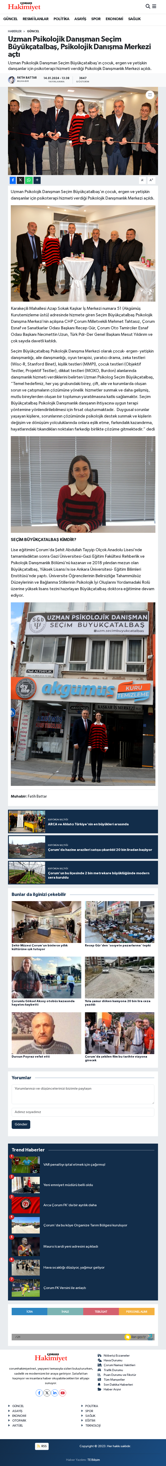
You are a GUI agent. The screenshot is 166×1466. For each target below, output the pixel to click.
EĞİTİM (90, 1420)
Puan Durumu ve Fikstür (120, 1375)
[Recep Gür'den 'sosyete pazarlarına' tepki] (120, 922)
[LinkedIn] (54, 1392)
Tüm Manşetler (114, 1379)
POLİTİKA (61, 19)
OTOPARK (19, 1420)
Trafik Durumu (113, 1370)
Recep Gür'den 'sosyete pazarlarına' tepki (118, 945)
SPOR (96, 19)
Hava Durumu (113, 1360)
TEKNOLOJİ (93, 1425)
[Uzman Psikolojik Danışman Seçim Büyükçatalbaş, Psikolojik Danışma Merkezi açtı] (83, 131)
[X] (47, 1392)
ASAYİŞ (80, 19)
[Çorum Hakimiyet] (24, 7)
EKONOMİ (114, 19)
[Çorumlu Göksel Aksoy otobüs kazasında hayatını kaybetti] (46, 977)
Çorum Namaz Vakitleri (119, 1365)
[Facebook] (39, 1392)
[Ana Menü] (154, 7)
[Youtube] (62, 1392)
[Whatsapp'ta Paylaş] (29, 180)
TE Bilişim (93, 1459)
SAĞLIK (134, 19)
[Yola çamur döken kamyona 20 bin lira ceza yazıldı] (120, 977)
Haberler (15, 31)
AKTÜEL (17, 1425)
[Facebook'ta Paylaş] (13, 180)
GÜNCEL (10, 19)
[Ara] (148, 7)
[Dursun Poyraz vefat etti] (46, 1033)
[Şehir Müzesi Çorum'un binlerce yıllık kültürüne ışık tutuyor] (46, 922)
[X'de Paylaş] (20, 180)
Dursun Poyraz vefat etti (31, 1056)
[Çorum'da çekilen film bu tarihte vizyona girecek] (120, 1033)
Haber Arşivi (112, 1389)
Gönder (21, 1124)
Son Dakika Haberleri (118, 1384)
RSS (44, 1446)
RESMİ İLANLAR (35, 19)
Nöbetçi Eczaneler (117, 1355)
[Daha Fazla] (37, 180)
